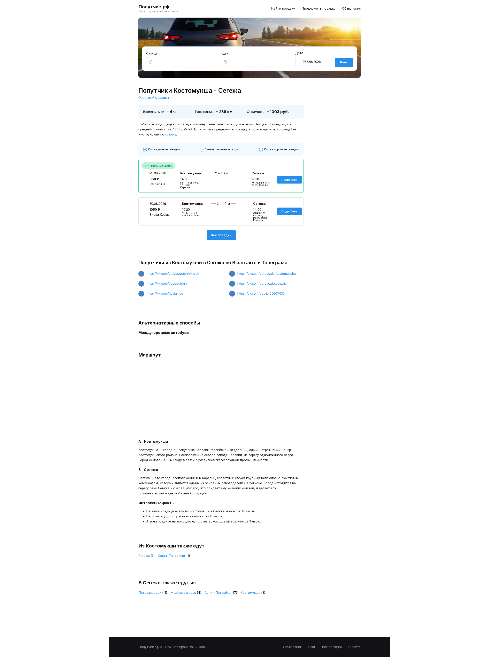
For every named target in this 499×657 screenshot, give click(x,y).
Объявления (351, 8)
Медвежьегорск (186, 593)
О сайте (354, 647)
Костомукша (253, 593)
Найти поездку (283, 8)
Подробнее (289, 179)
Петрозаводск (152, 593)
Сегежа (146, 556)
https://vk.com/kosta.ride (164, 293)
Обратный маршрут (153, 98)
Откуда (151, 53)
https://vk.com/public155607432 (261, 293)
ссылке (170, 134)
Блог (311, 647)
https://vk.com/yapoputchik (166, 283)
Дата (299, 53)
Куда (224, 53)
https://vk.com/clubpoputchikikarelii (172, 273)
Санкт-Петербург (174, 556)
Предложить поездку (318, 8)
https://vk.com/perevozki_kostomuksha (266, 273)
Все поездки (221, 235)
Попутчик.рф (153, 7)
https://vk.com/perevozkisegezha (262, 283)
